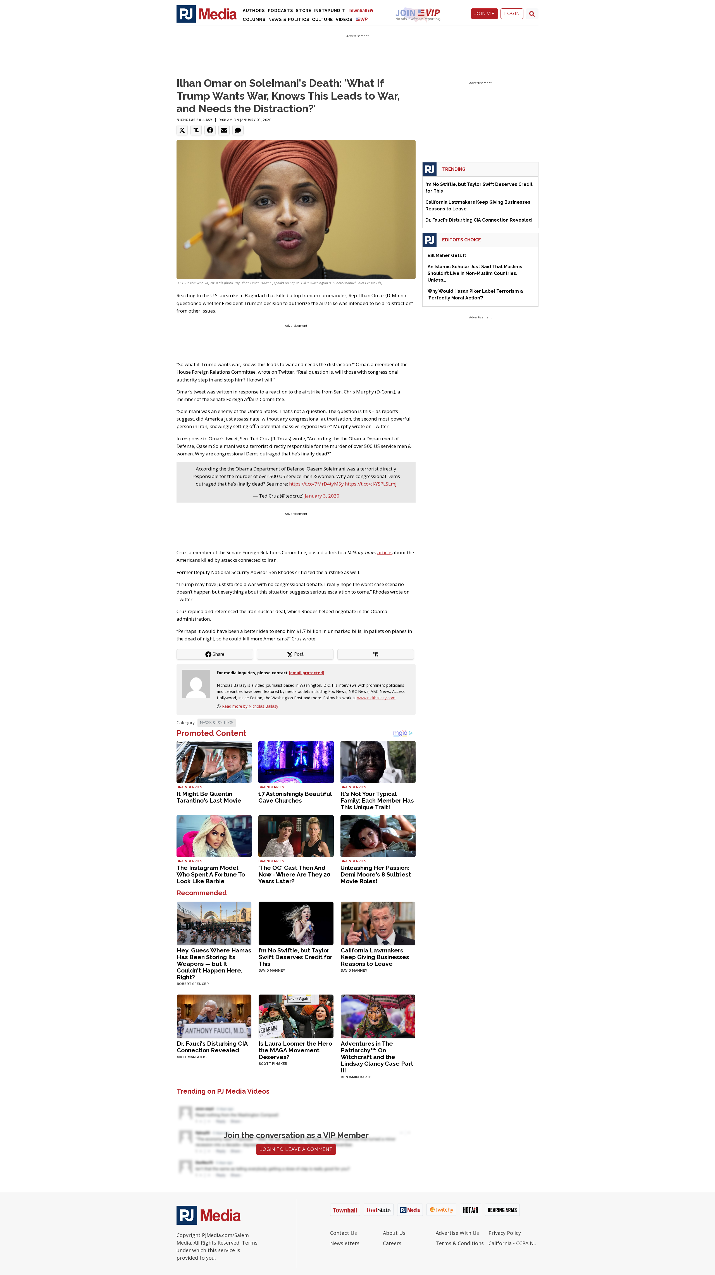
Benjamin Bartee (357, 1077)
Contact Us (343, 1233)
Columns (254, 19)
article (384, 552)
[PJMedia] (207, 13)
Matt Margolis (191, 1057)
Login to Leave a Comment (296, 1149)
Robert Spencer (193, 984)
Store (303, 10)
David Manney (272, 971)
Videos (344, 19)
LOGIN (512, 13)
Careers (392, 1243)
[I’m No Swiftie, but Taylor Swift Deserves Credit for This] (296, 922)
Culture (322, 19)
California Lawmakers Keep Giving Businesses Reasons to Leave (375, 957)
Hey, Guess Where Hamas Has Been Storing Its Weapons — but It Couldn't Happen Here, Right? (214, 964)
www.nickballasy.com (376, 697)
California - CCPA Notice (513, 1243)
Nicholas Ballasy (195, 119)
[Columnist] (198, 683)
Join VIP (485, 13)
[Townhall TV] (363, 10)
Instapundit (329, 10)
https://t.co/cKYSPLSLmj (371, 484)
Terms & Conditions (460, 1243)
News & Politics (288, 19)
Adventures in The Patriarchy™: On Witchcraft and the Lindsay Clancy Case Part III (377, 1057)
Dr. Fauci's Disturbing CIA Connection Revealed (212, 1047)
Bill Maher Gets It (447, 255)
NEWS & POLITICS (216, 723)
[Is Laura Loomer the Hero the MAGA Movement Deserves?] (296, 1015)
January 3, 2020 (322, 496)
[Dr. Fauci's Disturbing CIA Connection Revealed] (214, 1015)
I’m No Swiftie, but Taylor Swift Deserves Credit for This (295, 957)
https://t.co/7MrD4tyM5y (316, 484)
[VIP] (362, 19)
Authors (254, 10)
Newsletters (344, 1243)
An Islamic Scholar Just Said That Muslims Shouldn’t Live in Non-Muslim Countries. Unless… (475, 273)
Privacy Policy (504, 1233)
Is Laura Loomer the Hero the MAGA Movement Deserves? (295, 1050)
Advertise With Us (457, 1233)
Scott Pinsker (273, 1064)
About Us (394, 1233)
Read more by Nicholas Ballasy (250, 706)
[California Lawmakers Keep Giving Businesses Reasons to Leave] (378, 922)
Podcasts (280, 10)
